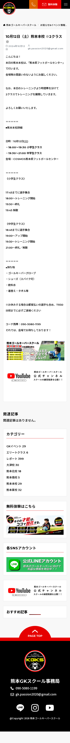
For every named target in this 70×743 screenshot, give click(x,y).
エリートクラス (17, 452)
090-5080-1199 (31, 324)
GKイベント (16, 446)
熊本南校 (13, 477)
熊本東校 (14, 490)
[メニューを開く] (65, 4)
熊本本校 (14, 483)
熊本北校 (13, 471)
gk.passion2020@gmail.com (45, 48)
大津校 (12, 465)
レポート (15, 459)
